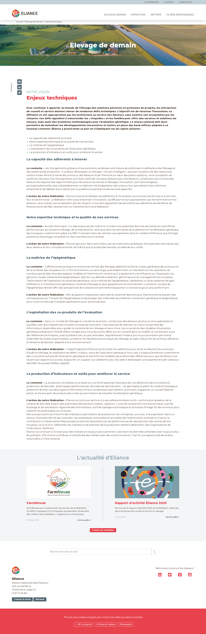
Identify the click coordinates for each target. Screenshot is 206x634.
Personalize (126, 624)
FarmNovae (36, 503)
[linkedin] (19, 87)
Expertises (138, 14)
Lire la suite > (84, 520)
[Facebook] (19, 81)
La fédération (151, 2)
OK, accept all (84, 624)
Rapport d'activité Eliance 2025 (141, 503)
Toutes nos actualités (103, 530)
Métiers (156, 14)
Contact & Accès (22, 599)
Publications (185, 2)
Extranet (40, 599)
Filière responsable (180, 14)
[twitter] (19, 92)
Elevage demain (115, 14)
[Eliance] (25, 13)
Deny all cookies (106, 624)
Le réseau (169, 2)
